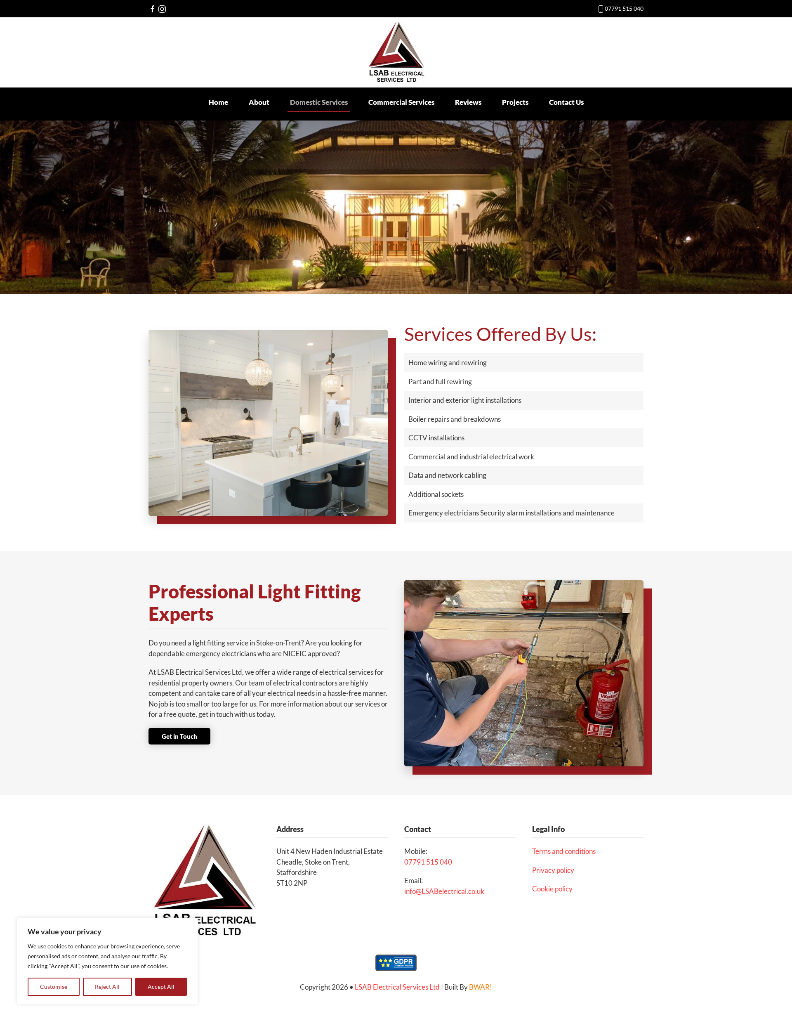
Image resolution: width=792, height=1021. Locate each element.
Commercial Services (401, 102)
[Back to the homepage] (396, 52)
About (259, 102)
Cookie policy (552, 888)
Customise (53, 986)
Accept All (161, 986)
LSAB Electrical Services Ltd (397, 987)
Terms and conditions (564, 851)
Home (218, 102)
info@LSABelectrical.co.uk (444, 891)
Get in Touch (179, 736)
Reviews (468, 102)
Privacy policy (553, 870)
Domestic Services (319, 102)
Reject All (107, 986)
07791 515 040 (624, 8)
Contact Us (566, 102)
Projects (515, 102)
